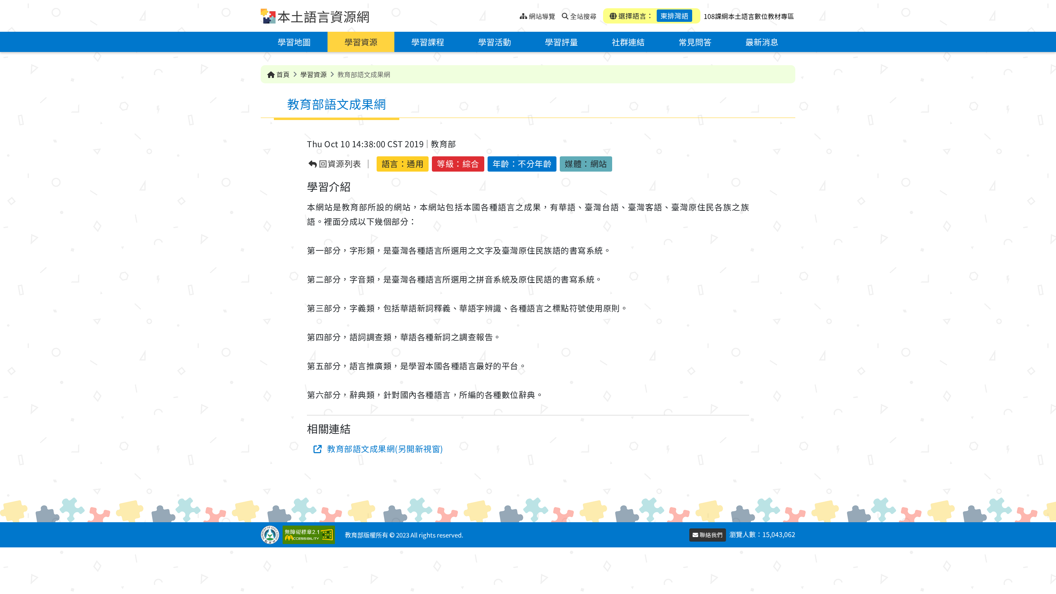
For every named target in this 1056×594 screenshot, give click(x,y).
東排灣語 (674, 16)
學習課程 (427, 42)
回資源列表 (339, 164)
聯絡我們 (710, 534)
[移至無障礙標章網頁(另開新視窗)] (310, 535)
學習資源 (360, 42)
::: (513, 13)
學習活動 (494, 42)
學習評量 (561, 42)
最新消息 (761, 42)
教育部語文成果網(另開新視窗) (385, 449)
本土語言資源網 (323, 16)
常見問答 (695, 42)
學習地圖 (294, 42)
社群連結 (628, 42)
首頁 (282, 74)
